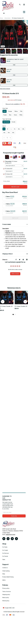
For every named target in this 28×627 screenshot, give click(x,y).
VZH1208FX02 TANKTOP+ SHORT (15, 59)
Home (1, 18)
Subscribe (14, 516)
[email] (10, 534)
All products (7, 18)
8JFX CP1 (9, 69)
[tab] (13, 314)
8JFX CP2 (9, 79)
